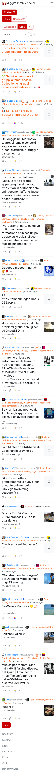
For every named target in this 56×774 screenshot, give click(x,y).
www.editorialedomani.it (13, 202)
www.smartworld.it (10, 423)
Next (6, 725)
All (30, 26)
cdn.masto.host (9, 157)
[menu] (52, 3)
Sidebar (8, 12)
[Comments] (49, 51)
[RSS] (34, 34)
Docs (5, 757)
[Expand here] (49, 142)
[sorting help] (31, 34)
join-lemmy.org (10, 768)
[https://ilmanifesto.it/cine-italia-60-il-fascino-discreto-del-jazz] (49, 668)
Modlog (6, 739)
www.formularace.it (11, 524)
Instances (7, 751)
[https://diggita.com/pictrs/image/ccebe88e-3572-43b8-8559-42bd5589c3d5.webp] (49, 80)
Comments (19, 18)
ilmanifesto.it (7, 686)
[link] (10, 60)
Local (22, 26)
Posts (7, 18)
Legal (5, 745)
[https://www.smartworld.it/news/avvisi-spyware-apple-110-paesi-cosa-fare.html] (49, 413)
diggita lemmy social (21, 3)
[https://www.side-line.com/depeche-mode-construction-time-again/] (49, 578)
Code (5, 763)
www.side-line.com (10, 586)
